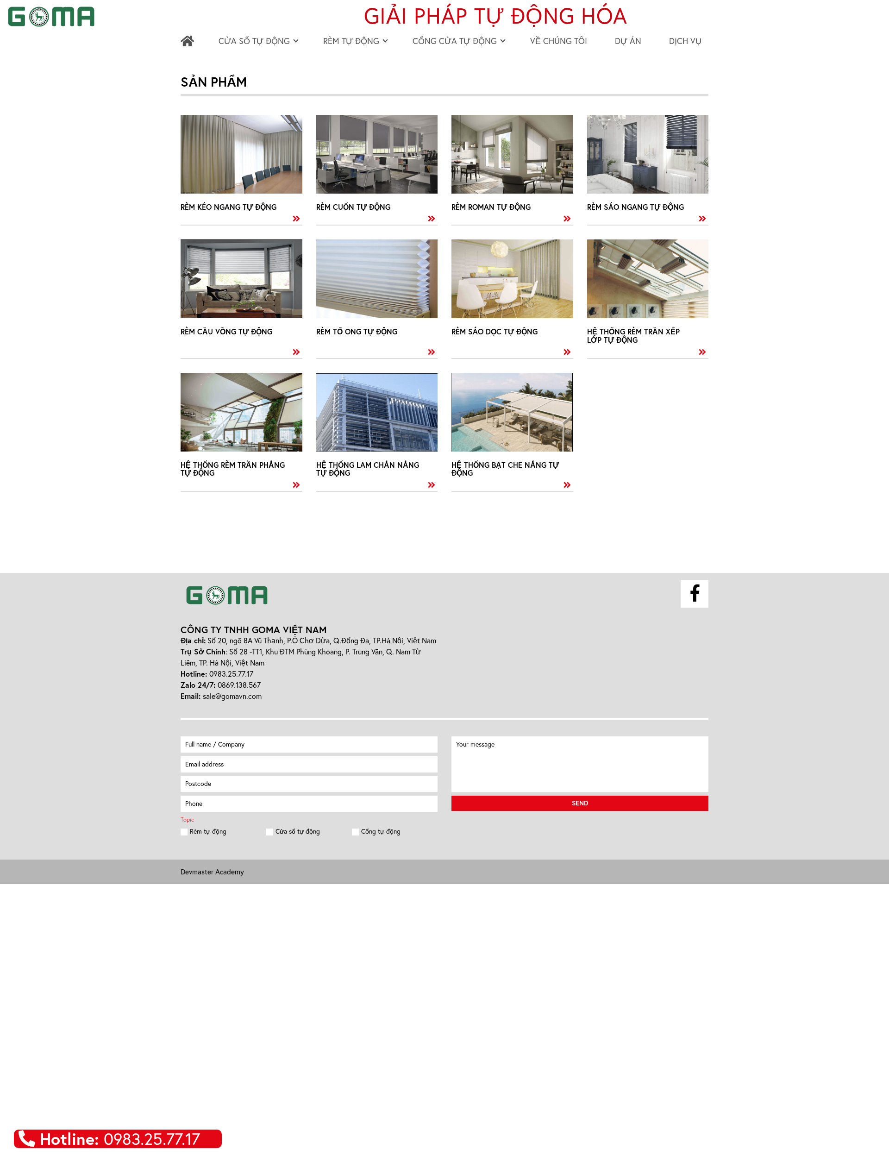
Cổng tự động (381, 831)
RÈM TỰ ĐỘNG (351, 41)
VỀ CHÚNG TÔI (558, 41)
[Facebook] (694, 594)
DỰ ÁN (628, 41)
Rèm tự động (208, 831)
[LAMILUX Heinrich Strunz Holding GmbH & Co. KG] (189, 41)
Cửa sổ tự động (297, 831)
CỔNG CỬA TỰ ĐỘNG (455, 41)
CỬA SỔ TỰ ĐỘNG (254, 41)
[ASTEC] (227, 595)
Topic (187, 819)
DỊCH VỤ (685, 41)
